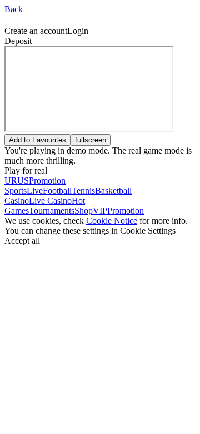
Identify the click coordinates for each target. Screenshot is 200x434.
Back (13, 9)
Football (57, 190)
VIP (100, 210)
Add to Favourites (37, 140)
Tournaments (51, 210)
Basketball (113, 190)
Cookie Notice (111, 220)
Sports (15, 190)
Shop (83, 210)
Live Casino (50, 200)
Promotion (125, 210)
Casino (16, 200)
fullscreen (90, 140)
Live (35, 190)
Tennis (83, 190)
